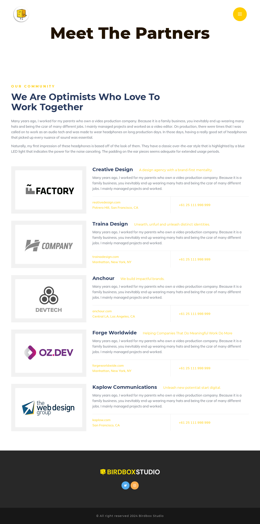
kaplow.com (101, 420)
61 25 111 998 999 (195, 205)
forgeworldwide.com (108, 365)
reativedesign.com (106, 202)
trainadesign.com (105, 257)
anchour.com (102, 311)
